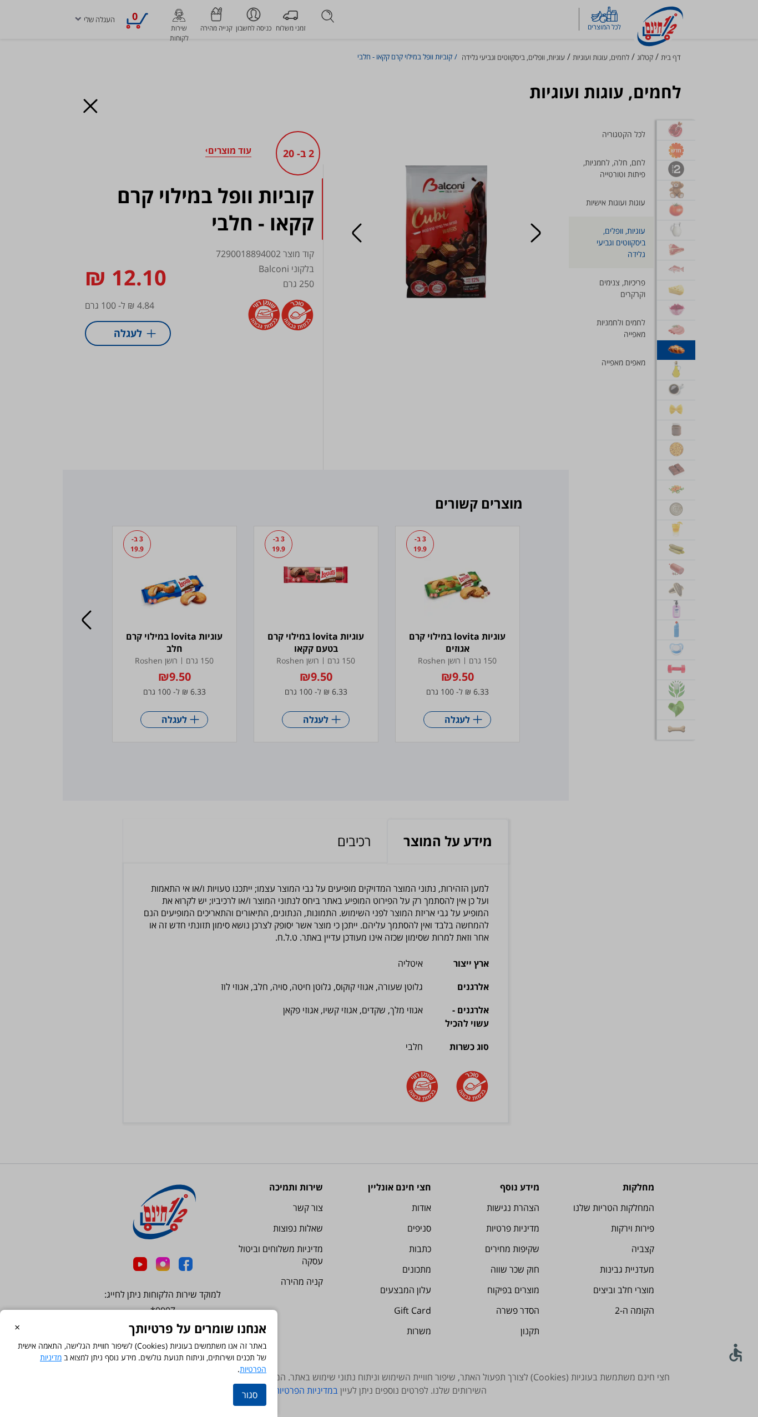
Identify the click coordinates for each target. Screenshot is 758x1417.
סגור (249, 1395)
